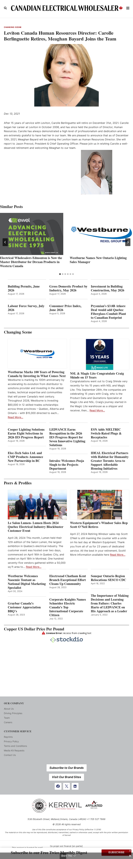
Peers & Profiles (18, 483)
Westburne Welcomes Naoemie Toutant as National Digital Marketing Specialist (27, 582)
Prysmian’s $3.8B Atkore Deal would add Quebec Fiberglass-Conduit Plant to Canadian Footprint (108, 312)
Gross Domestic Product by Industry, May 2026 (68, 288)
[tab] (60, 274)
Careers (8, 722)
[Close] (130, 851)
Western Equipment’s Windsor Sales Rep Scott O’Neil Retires (99, 525)
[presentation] (31, 234)
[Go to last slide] (5, 242)
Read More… (15, 417)
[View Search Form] (5, 8)
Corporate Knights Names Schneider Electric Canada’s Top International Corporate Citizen (67, 607)
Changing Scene (13, 27)
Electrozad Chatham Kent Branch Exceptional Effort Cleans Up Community (67, 580)
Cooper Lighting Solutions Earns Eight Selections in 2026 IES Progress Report (26, 433)
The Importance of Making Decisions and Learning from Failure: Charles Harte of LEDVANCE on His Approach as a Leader (110, 603)
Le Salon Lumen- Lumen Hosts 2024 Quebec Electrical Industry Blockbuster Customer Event (35, 527)
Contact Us (10, 755)
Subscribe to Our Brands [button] (66, 767)
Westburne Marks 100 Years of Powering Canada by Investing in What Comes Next (37, 374)
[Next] (127, 242)
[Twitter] (66, 786)
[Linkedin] (75, 786)
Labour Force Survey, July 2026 (26, 308)
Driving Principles (13, 713)
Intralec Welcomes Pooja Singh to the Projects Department (66, 464)
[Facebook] (58, 786)
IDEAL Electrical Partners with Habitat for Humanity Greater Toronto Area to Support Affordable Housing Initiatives (110, 460)
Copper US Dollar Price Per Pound (34, 629)
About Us (9, 708)
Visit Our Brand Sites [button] (66, 777)
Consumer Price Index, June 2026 (65, 308)
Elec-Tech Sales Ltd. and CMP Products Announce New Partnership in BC (25, 457)
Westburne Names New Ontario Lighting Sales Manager (98, 259)
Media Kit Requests (14, 750)
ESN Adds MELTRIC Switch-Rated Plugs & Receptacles (106, 433)
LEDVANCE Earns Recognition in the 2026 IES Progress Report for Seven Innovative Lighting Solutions (67, 437)
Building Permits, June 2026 (24, 288)
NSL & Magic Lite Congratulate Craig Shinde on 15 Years (97, 375)
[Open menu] (128, 8)
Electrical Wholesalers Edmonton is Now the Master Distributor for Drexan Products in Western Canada (31, 261)
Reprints (8, 736)
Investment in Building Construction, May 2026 (107, 288)
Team (7, 717)
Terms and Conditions (15, 746)
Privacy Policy (11, 741)
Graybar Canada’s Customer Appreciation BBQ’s (24, 607)
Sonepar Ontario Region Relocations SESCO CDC (108, 578)
